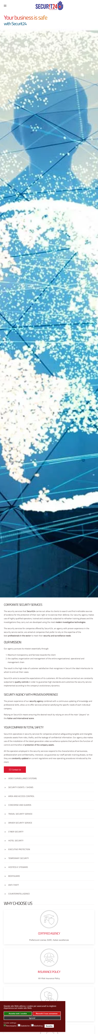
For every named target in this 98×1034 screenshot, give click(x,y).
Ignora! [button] (32, 1018)
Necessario (11, 1026)
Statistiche (25, 1026)
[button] (5, 5)
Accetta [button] (49, 1026)
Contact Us (16, 769)
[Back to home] (49, 5)
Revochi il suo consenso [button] (47, 1014)
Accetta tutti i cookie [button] (18, 1014)
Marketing (38, 1026)
